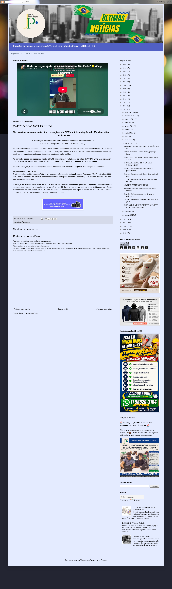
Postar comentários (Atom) (29, 313)
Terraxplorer (84, 560)
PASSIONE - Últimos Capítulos (133, 523)
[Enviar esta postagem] (41, 218)
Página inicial (16, 53)
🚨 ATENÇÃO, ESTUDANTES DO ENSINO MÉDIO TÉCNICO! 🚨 (136, 424)
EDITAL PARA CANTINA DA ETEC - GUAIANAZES (138, 164)
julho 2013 (129, 129)
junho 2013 (129, 133)
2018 (125, 92)
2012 (125, 219)
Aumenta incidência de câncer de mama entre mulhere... (140, 180)
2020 (125, 85)
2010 (125, 226)
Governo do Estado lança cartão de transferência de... (141, 147)
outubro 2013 (130, 119)
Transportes (26, 222)
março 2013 (129, 143)
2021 (125, 82)
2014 (125, 106)
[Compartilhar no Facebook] (53, 219)
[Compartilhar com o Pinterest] (55, 219)
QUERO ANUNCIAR (35, 53)
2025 (125, 68)
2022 (125, 78)
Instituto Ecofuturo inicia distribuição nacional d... (141, 175)
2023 (125, 75)
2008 (125, 233)
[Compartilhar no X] (51, 219)
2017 (125, 95)
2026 (125, 64)
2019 (125, 88)
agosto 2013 (129, 126)
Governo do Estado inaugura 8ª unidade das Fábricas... (140, 189)
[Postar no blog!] (48, 219)
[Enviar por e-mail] (46, 219)
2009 (125, 229)
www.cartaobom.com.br (48, 177)
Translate (137, 500)
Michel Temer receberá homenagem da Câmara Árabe (141, 158)
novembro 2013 (131, 116)
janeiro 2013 (129, 215)
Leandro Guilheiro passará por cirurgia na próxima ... (139, 195)
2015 (125, 102)
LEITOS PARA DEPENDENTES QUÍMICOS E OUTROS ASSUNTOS (141, 206)
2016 (125, 99)
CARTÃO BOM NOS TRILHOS (136, 185)
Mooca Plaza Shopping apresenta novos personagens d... (138, 169)
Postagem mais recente (22, 309)
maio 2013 (129, 136)
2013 (125, 109)
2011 (125, 222)
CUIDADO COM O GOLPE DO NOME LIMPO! (144, 508)
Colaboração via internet (141, 536)
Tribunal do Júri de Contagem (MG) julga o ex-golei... (141, 200)
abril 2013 (129, 140)
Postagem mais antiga (104, 309)
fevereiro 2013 (130, 211)
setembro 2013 (130, 122)
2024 (125, 71)
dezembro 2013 (130, 112)
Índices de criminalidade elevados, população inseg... (140, 152)
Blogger (103, 560)
